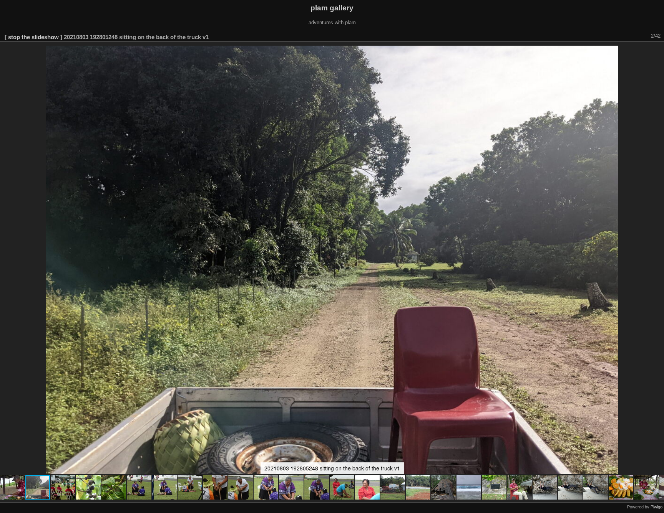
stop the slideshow (33, 37)
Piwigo (656, 507)
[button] (12, 487)
